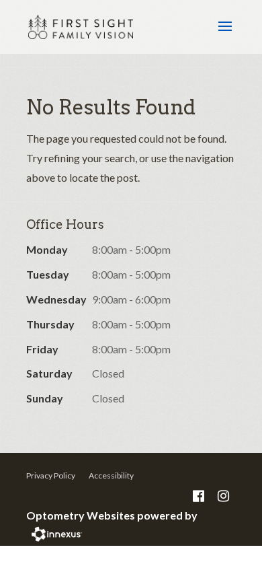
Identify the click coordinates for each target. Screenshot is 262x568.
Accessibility (111, 475)
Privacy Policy (50, 475)
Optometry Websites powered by (112, 515)
